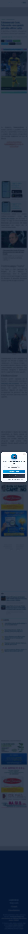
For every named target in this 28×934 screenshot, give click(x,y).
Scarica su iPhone (14, 476)
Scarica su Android (14, 471)
